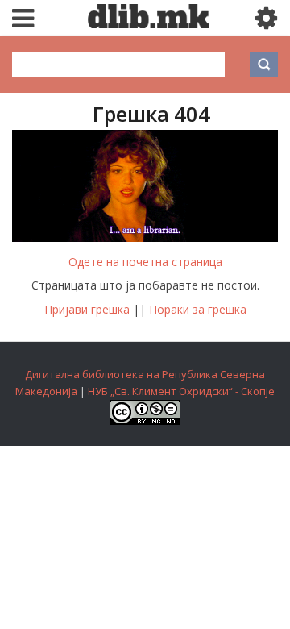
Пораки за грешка (197, 309)
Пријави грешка (87, 309)
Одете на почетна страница (145, 261)
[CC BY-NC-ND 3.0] (145, 421)
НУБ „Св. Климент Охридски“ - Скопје (181, 391)
